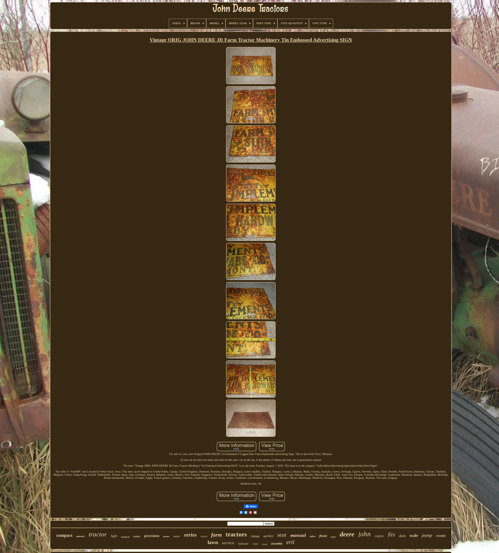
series (190, 535)
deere (347, 534)
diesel (264, 544)
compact (64, 535)
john (364, 534)
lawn (213, 542)
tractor (98, 534)
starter (166, 536)
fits (391, 534)
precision (151, 536)
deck (402, 536)
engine (379, 536)
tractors (236, 534)
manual (298, 535)
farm (216, 535)
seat (281, 535)
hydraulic (243, 543)
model (441, 536)
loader (136, 536)
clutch (204, 536)
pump (427, 535)
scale (414, 535)
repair (255, 543)
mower (80, 536)
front (323, 536)
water (176, 536)
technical (125, 537)
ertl (290, 542)
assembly (276, 543)
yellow (333, 537)
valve (312, 536)
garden (268, 536)
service (228, 542)
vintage (255, 536)
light (114, 536)
